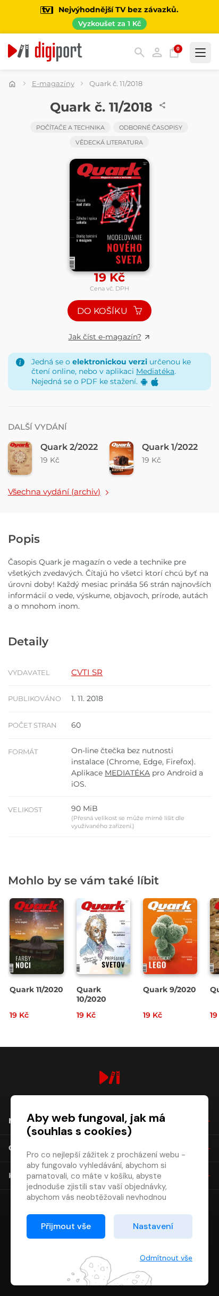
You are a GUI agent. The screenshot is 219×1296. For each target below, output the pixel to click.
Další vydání (37, 427)
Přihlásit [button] (157, 52)
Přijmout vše (66, 1226)
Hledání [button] (139, 52)
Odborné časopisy (150, 127)
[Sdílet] (163, 105)
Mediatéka (155, 371)
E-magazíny (53, 83)
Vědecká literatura (109, 142)
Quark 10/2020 (91, 994)
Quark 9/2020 (169, 989)
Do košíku (103, 311)
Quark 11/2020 (36, 989)
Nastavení (153, 1226)
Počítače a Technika (70, 127)
